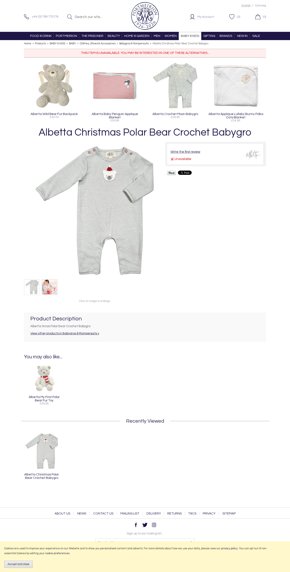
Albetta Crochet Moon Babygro (175, 114)
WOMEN (171, 36)
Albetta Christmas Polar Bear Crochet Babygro (41, 476)
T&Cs (192, 513)
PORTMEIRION (66, 36)
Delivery (153, 513)
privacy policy (229, 548)
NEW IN (242, 36)
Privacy (209, 513)
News (81, 513)
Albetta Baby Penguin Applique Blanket (115, 115)
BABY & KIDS (190, 36)
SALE (256, 36)
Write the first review (185, 151)
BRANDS (226, 36)
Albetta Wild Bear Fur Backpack (54, 114)
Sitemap (229, 513)
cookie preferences (57, 553)
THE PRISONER (92, 36)
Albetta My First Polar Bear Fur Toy (44, 398)
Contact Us (103, 513)
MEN (157, 36)
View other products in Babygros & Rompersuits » (64, 333)
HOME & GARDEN (136, 36)
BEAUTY (114, 36)
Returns (174, 513)
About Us (62, 513)
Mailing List (129, 513)
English (246, 5)
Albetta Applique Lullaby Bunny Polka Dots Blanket (235, 115)
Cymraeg (260, 5)
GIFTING (209, 36)
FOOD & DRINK (41, 36)
